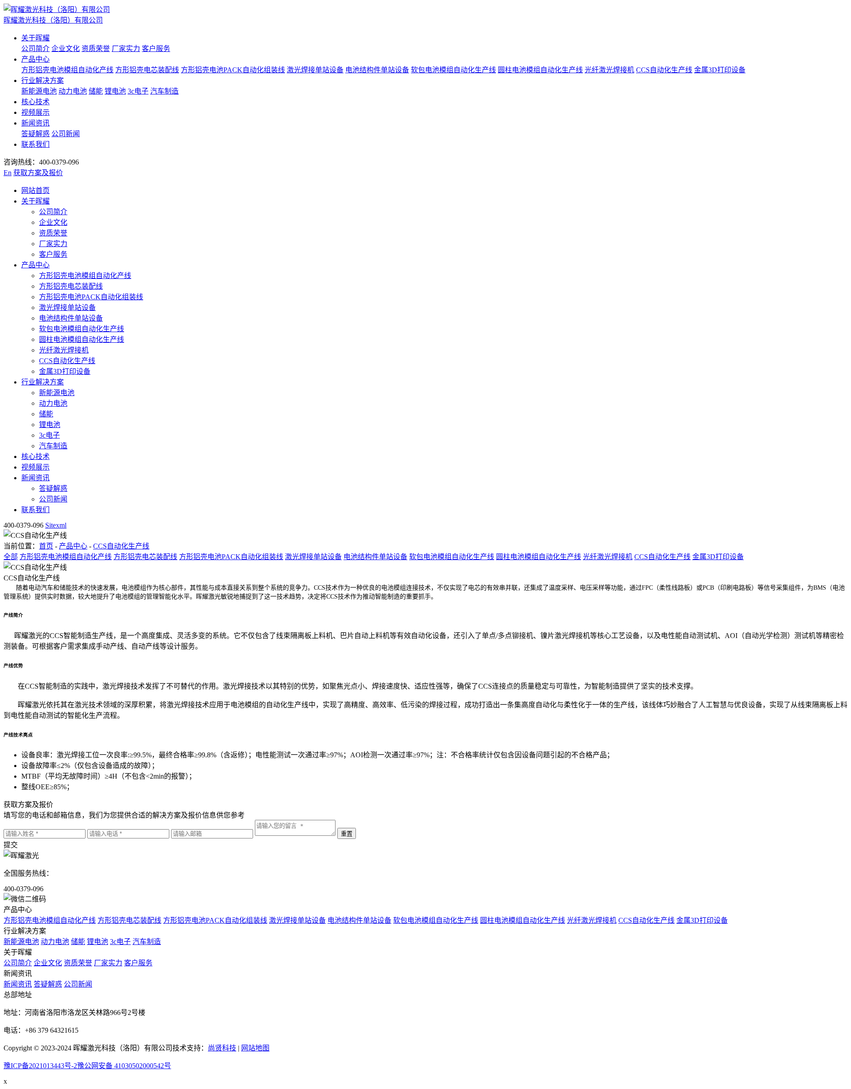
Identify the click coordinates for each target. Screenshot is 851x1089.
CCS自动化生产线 (664, 70)
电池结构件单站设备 (377, 70)
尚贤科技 (222, 1048)
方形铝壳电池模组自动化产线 (67, 70)
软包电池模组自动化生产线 (453, 70)
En (8, 172)
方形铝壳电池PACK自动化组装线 (233, 70)
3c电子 (138, 91)
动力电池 (73, 91)
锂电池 (115, 91)
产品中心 (35, 59)
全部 (11, 556)
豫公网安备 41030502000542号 (124, 1065)
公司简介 (35, 48)
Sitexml (55, 525)
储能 (96, 91)
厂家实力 (126, 48)
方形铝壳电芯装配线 (147, 70)
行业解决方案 (42, 80)
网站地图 (255, 1048)
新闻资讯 (35, 123)
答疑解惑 (35, 133)
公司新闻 (65, 133)
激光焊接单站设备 (315, 70)
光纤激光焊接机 (609, 70)
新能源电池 (39, 91)
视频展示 (35, 112)
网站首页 (35, 190)
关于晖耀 (35, 38)
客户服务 (156, 48)
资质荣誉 (96, 48)
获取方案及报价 (38, 172)
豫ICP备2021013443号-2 (40, 1065)
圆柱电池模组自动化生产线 (540, 70)
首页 (46, 546)
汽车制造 (164, 91)
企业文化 (65, 48)
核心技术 (35, 102)
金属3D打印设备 (720, 70)
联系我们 (35, 144)
